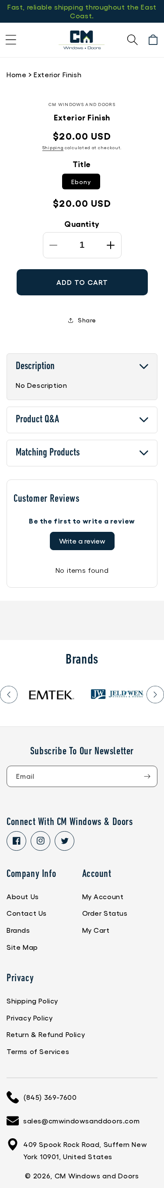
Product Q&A (37, 419)
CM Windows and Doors (97, 1175)
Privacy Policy (29, 1017)
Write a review (82, 541)
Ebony (81, 181)
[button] (11, 39)
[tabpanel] (51, 694)
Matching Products (48, 453)
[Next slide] (155, 694)
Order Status (105, 913)
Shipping (53, 147)
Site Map (22, 947)
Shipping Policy (32, 1000)
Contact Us (27, 913)
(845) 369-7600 (50, 1097)
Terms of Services (38, 1051)
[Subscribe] (147, 776)
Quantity (81, 223)
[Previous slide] (8, 694)
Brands (18, 930)
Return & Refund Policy (46, 1034)
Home (16, 74)
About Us (23, 896)
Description (35, 366)
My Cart (96, 930)
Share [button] (87, 319)
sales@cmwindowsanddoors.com (81, 1120)
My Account (103, 896)
